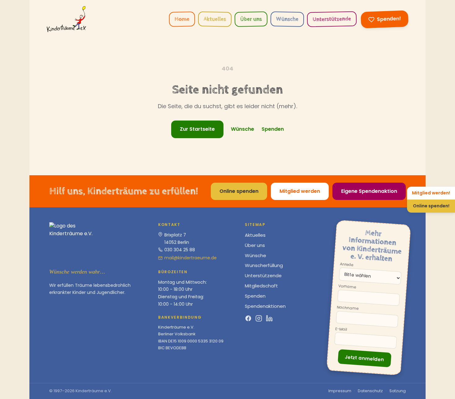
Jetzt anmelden (364, 358)
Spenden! (389, 19)
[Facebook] (248, 318)
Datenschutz (370, 391)
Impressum (339, 391)
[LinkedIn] (269, 318)
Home (182, 19)
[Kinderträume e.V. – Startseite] (66, 19)
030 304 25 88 (179, 250)
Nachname (348, 308)
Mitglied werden (300, 191)
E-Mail (341, 329)
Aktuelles (215, 19)
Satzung (397, 391)
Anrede (346, 264)
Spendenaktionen (265, 306)
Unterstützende (332, 19)
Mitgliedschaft (261, 285)
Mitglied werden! (431, 193)
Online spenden (238, 191)
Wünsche (287, 19)
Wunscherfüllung (264, 265)
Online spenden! (431, 206)
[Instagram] (258, 318)
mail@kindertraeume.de (190, 258)
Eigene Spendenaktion (369, 191)
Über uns (251, 19)
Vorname (347, 287)
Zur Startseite (197, 129)
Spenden (273, 129)
